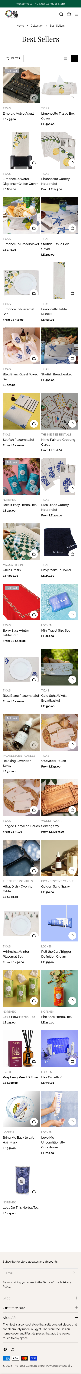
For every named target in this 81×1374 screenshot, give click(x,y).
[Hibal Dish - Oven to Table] (21, 858)
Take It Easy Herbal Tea (20, 505)
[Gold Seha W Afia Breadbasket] (59, 667)
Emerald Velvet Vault (18, 113)
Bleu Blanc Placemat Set (21, 695)
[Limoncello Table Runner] (59, 280)
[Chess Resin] (21, 541)
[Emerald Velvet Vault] (21, 85)
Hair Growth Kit (52, 1077)
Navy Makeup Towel (56, 570)
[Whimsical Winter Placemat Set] (21, 923)
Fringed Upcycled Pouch (21, 826)
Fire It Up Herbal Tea (56, 1017)
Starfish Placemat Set (18, 440)
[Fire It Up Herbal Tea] (59, 988)
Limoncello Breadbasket (21, 244)
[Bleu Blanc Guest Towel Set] (21, 345)
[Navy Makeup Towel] (59, 541)
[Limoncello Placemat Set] (21, 280)
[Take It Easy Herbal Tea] (21, 476)
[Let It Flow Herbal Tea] (21, 988)
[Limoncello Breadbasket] (21, 215)
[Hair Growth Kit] (59, 1048)
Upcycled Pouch (53, 761)
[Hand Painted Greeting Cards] (59, 411)
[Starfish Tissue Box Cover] (59, 215)
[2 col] (74, 58)
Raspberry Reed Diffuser (21, 1077)
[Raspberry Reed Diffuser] (21, 1048)
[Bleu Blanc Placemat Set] (21, 667)
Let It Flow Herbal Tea (19, 1017)
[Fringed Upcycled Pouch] (21, 797)
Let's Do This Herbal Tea (20, 1207)
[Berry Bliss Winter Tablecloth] (21, 602)
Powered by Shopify (59, 1365)
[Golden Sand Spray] (59, 858)
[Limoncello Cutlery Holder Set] (59, 150)
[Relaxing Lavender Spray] (21, 732)
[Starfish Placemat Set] (21, 411)
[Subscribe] (74, 1273)
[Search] (61, 14)
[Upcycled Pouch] (59, 732)
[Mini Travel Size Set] (59, 602)
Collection (37, 25)
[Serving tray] (59, 797)
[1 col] (65, 58)
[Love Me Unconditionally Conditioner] (59, 1109)
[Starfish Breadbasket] (59, 345)
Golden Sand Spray (55, 886)
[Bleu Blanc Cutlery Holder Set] (59, 476)
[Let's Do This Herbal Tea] (21, 1179)
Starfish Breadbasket (56, 374)
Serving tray (50, 826)
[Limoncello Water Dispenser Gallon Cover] (21, 150)
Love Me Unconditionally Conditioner (53, 1142)
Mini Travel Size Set (55, 630)
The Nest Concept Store (29, 1365)
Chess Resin (12, 570)
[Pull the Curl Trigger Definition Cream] (59, 923)
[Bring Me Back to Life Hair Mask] (21, 1109)
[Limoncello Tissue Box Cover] (59, 85)
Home (20, 25)
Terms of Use (51, 1282)
